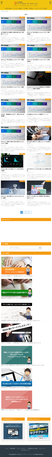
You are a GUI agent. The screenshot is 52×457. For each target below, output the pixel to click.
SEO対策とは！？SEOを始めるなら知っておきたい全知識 (15, 387)
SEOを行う (31, 8)
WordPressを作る (8, 8)
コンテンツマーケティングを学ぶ (40, 8)
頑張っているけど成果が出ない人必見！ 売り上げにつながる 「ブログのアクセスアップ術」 (23, 365)
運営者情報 (12, 448)
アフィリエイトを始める (17, 8)
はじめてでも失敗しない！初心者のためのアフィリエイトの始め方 (16, 275)
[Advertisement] (26, 231)
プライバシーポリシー (21, 448)
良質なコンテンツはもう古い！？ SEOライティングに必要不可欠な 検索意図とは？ (20, 409)
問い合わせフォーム (25, 450)
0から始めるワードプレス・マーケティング (25, 454)
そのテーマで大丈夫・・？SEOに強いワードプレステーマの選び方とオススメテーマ (21, 342)
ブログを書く (25, 8)
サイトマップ (42, 448)
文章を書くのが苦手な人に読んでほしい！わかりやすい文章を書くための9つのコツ (20, 320)
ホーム (6, 448)
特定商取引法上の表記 (32, 448)
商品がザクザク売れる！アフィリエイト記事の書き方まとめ (15, 298)
